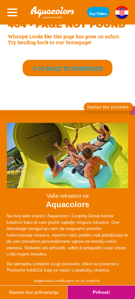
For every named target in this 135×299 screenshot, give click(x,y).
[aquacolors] (52, 12)
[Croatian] (121, 12)
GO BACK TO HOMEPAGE (69, 68)
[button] (98, 12)
